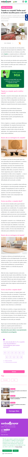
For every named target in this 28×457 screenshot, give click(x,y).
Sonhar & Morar (6, 1)
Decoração (8, 7)
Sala (14, 380)
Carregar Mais (14, 411)
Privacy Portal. (18, 446)
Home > (4, 7)
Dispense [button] (15, 450)
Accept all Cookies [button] (7, 450)
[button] (7, 453)
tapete (6, 54)
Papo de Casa (4, 434)
